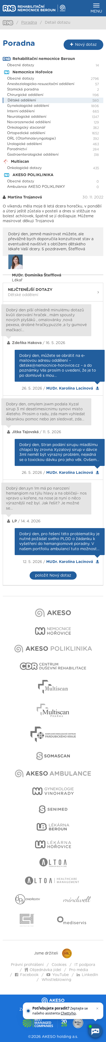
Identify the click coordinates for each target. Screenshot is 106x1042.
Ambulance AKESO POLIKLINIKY (36, 187)
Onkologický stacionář (26, 128)
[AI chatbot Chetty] (95, 1031)
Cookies (59, 965)
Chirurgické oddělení (25, 95)
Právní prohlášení (27, 965)
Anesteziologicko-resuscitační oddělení (40, 84)
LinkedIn (90, 975)
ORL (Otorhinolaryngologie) (31, 138)
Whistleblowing (56, 980)
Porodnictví (17, 149)
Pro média (78, 970)
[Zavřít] (97, 1008)
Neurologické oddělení (26, 117)
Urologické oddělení (24, 144)
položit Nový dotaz (53, 575)
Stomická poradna (23, 89)
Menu (96, 11)
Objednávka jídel (45, 970)
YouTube (60, 975)
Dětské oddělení (22, 100)
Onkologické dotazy (24, 168)
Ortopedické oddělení (26, 133)
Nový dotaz (86, 45)
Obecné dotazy (20, 65)
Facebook (29, 975)
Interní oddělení (21, 111)
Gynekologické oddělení (28, 106)
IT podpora (84, 965)
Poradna (29, 23)
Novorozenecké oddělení (29, 122)
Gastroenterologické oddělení (32, 154)
